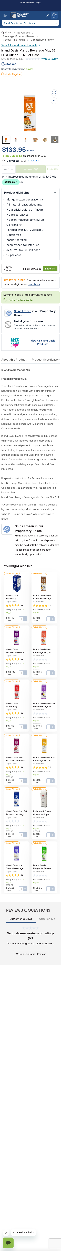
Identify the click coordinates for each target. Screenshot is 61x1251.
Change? (33, 160)
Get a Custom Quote (20, 300)
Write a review (49, 58)
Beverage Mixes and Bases (18, 36)
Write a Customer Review (30, 954)
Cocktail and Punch (14, 39)
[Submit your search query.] (56, 23)
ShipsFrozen (22, 311)
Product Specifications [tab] (46, 359)
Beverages (23, 32)
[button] (47, 15)
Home (8, 32)
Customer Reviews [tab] (20, 919)
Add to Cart (28, 169)
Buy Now (53, 169)
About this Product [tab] (13, 359)
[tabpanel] (30, 462)
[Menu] (4, 15)
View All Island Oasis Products (19, 45)
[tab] (6, 140)
